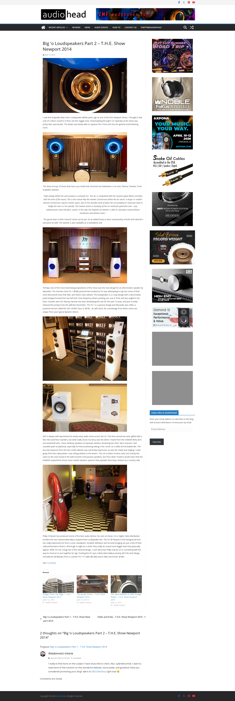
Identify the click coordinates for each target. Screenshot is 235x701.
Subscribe (157, 442)
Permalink (77, 658)
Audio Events (101, 27)
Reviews (76, 27)
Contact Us (131, 27)
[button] (66, 27)
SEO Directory (99, 671)
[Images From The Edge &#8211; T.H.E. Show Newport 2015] (58, 584)
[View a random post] (191, 27)
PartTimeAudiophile (151, 27)
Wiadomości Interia (60, 653)
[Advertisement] (172, 349)
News (87, 27)
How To (116, 27)
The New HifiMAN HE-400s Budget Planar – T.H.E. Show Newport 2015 (126, 597)
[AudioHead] (43, 27)
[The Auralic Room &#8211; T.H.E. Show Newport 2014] (92, 584)
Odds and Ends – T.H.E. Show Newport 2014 (119, 616)
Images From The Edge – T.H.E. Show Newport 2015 (56, 595)
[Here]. (53, 563)
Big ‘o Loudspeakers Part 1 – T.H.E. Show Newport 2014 (66, 618)
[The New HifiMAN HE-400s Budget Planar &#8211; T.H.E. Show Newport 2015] (126, 584)
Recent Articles (57, 27)
